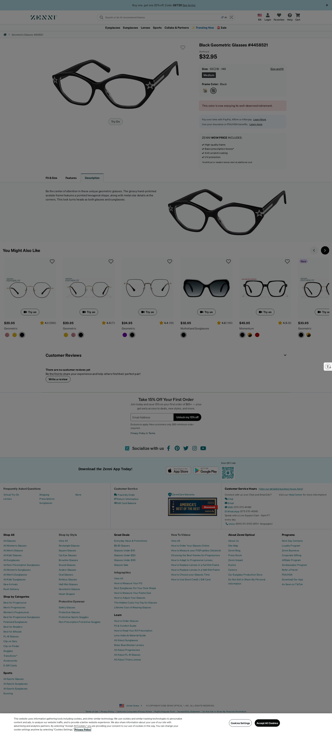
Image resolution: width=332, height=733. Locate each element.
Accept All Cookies (267, 723)
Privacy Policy (83, 729)
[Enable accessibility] (328, 366)
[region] (166, 723)
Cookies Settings (240, 723)
